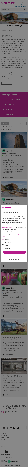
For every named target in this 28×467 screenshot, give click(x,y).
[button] (14, 259)
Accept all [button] (14, 252)
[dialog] (14, 233)
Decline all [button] (14, 255)
